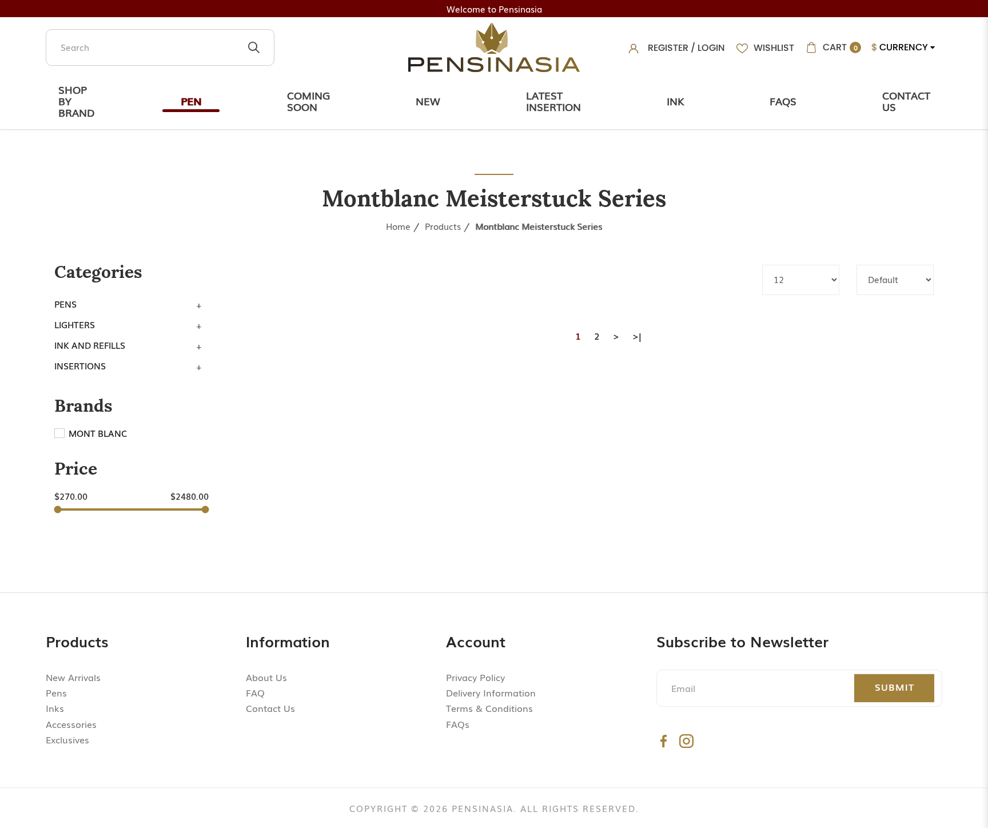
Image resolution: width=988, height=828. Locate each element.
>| (637, 336)
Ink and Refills (89, 345)
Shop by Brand (76, 100)
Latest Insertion (553, 100)
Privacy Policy (475, 677)
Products (443, 226)
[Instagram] (686, 741)
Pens (65, 303)
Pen (191, 100)
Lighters (74, 324)
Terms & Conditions (489, 708)
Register (668, 47)
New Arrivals (73, 677)
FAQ (255, 692)
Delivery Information (491, 692)
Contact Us (906, 100)
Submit (894, 687)
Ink (675, 100)
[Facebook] (663, 741)
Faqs (783, 100)
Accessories (71, 724)
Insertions (80, 365)
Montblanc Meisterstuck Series (538, 226)
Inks (55, 708)
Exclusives (67, 739)
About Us (266, 677)
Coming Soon (308, 100)
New (428, 100)
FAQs (457, 724)
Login (711, 47)
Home (398, 226)
